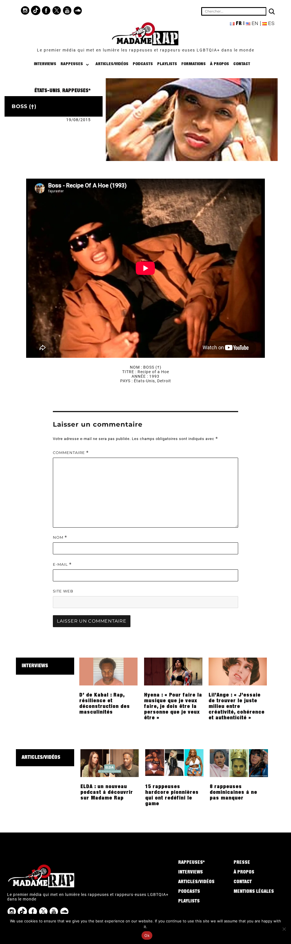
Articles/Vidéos (111, 64)
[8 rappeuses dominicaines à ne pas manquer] (239, 763)
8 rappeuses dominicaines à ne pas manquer (233, 792)
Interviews (45, 64)
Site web (63, 591)
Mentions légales (254, 892)
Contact (241, 64)
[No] (284, 929)
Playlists (167, 64)
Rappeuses (72, 64)
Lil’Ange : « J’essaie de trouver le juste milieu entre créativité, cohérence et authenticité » (237, 707)
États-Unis (47, 91)
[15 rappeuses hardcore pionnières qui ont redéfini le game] (174, 763)
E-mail (62, 564)
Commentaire (71, 452)
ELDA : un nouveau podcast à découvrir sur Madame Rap (106, 792)
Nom (60, 537)
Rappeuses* (76, 91)
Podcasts (143, 64)
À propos (219, 64)
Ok (146, 935)
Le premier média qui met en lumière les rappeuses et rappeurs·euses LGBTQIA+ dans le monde (145, 50)
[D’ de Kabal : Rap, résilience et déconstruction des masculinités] (108, 671)
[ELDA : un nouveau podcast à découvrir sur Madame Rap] (109, 763)
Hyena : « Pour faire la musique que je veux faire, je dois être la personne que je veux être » (173, 707)
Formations (193, 64)
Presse (242, 863)
